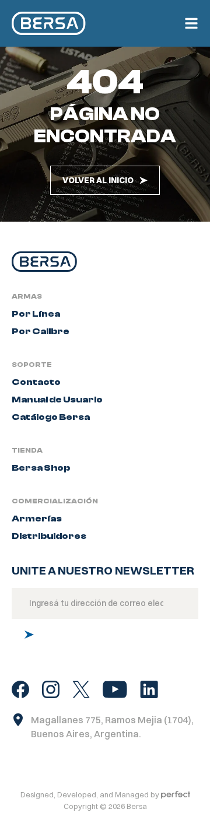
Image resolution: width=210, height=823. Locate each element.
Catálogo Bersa (51, 417)
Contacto (36, 382)
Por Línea (36, 314)
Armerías (37, 518)
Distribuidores (49, 536)
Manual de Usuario (57, 399)
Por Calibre (40, 331)
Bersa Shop (41, 468)
